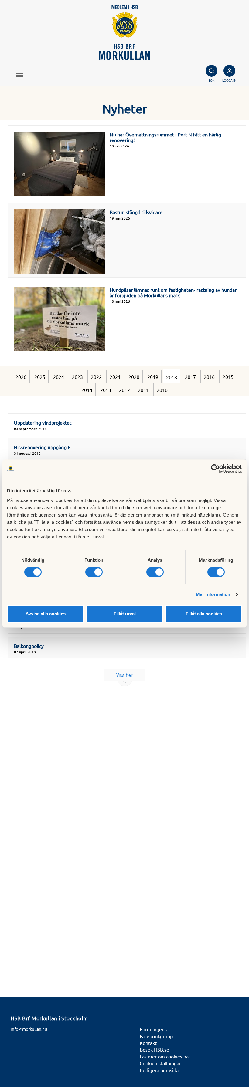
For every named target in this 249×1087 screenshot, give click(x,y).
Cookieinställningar (160, 1063)
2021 (115, 377)
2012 (124, 390)
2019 (152, 377)
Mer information (213, 594)
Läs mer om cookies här (165, 1056)
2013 (105, 390)
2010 (162, 390)
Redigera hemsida (159, 1070)
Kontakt (148, 1043)
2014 (86, 390)
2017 (190, 377)
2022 (96, 377)
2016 (209, 377)
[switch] (94, 572)
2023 (77, 377)
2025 (39, 377)
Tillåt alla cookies (204, 613)
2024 (58, 377)
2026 (20, 377)
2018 (171, 377)
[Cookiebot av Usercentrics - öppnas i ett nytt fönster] (215, 468)
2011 (143, 390)
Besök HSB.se (154, 1049)
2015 (228, 377)
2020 (133, 377)
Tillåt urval (125, 613)
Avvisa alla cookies (46, 613)
